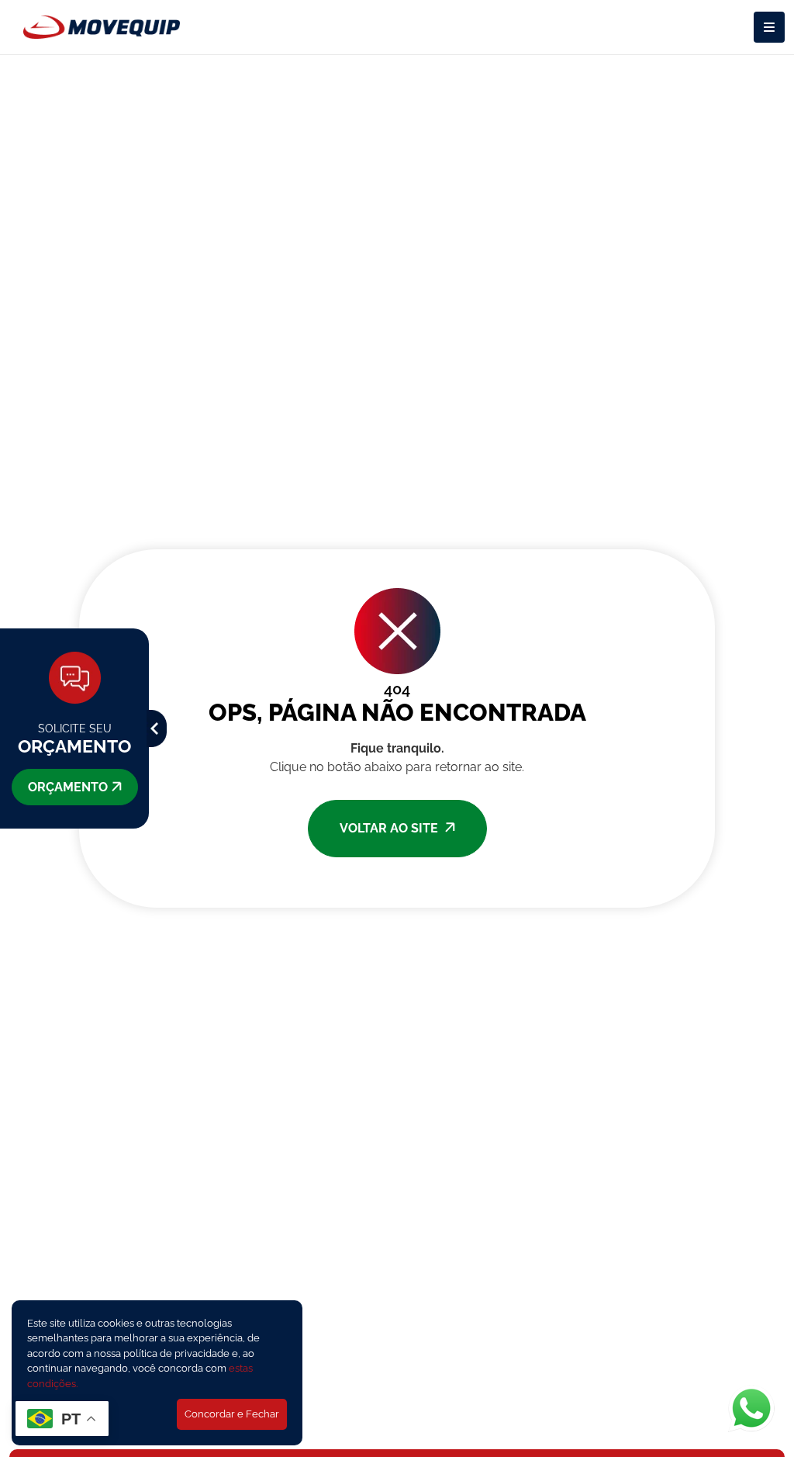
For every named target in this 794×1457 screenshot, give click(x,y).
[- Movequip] (101, 27)
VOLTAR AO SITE (390, 828)
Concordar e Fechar (232, 1414)
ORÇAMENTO (68, 787)
